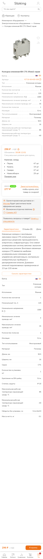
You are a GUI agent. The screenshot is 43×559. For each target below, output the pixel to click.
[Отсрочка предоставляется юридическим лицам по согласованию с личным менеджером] (33, 209)
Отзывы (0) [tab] (27, 229)
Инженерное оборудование (13, 20)
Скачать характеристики (21, 274)
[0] (38, 38)
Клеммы (37, 23)
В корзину (33, 548)
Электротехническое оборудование (16, 23)
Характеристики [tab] (11, 229)
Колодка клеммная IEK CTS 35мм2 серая (20, 26)
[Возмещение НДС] (18, 149)
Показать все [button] (10, 176)
